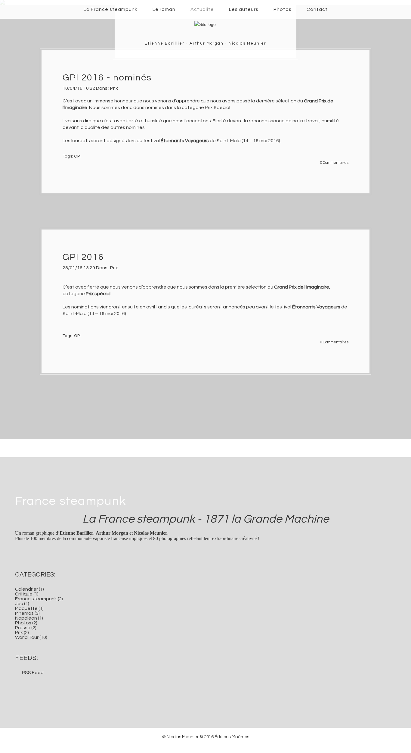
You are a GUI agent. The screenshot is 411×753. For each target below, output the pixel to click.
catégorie (74, 293)
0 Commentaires (334, 163)
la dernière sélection (274, 100)
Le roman (164, 9)
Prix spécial (98, 293)
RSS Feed (33, 672)
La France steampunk (111, 9)
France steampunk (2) (39, 598)
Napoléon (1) (29, 618)
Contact (317, 9)
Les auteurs (243, 9)
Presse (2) (25, 627)
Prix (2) (22, 632)
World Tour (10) (31, 637)
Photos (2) (26, 622)
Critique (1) (27, 594)
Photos (282, 9)
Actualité (202, 9)
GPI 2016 (83, 257)
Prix (114, 88)
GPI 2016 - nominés (107, 77)
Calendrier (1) (29, 589)
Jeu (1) (22, 603)
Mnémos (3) (27, 613)
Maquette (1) (29, 608)
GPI (77, 156)
